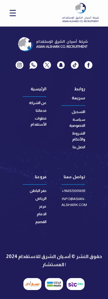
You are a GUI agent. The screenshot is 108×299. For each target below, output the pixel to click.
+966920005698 (73, 191)
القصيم (40, 222)
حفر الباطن (38, 191)
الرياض (40, 198)
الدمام (41, 214)
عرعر (42, 206)
